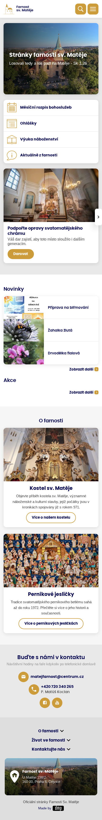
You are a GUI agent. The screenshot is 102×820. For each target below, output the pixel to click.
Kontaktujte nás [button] (48, 749)
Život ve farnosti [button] (48, 740)
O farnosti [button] (48, 731)
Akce (10, 380)
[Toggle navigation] (93, 9)
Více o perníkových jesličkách (51, 623)
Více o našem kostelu (51, 517)
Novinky (14, 289)
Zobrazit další (81, 369)
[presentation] (98, 217)
